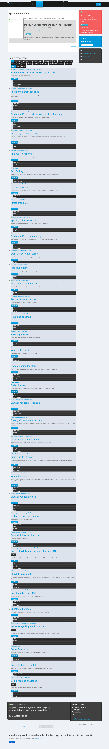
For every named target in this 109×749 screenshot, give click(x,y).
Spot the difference (21, 609)
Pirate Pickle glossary (22, 457)
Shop (66, 4)
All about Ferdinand (21, 153)
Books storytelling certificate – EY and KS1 (33, 551)
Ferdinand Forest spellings (25, 91)
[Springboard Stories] (14, 3)
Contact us (31, 726)
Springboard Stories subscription (36, 27)
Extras (45, 4)
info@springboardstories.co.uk (82, 719)
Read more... (84, 24)
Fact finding (17, 171)
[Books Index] (84, 12)
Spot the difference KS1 (23, 593)
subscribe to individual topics (38, 30)
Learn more (39, 738)
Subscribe (60, 4)
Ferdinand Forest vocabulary (26, 236)
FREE (13, 554)
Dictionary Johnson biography (27, 516)
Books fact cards (19, 649)
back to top (73, 46)
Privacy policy (23, 726)
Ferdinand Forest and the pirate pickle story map (36, 114)
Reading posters (19, 334)
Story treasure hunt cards (24, 253)
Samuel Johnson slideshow (25, 535)
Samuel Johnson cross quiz (25, 402)
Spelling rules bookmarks (24, 220)
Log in (28, 34)
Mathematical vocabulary (24, 283)
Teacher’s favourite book (24, 299)
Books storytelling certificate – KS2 (29, 626)
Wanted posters (19, 476)
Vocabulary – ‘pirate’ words (25, 439)
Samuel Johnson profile (23, 496)
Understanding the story (23, 366)
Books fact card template (24, 665)
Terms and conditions (14, 726)
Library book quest (21, 187)
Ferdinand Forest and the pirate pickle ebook (35, 72)
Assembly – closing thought (25, 133)
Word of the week (20, 350)
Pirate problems (19, 203)
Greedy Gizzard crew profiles (26, 420)
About (52, 4)
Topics (39, 4)
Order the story (19, 385)
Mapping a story (19, 267)
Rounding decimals (21, 317)
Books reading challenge (24, 681)
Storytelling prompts (21, 574)
